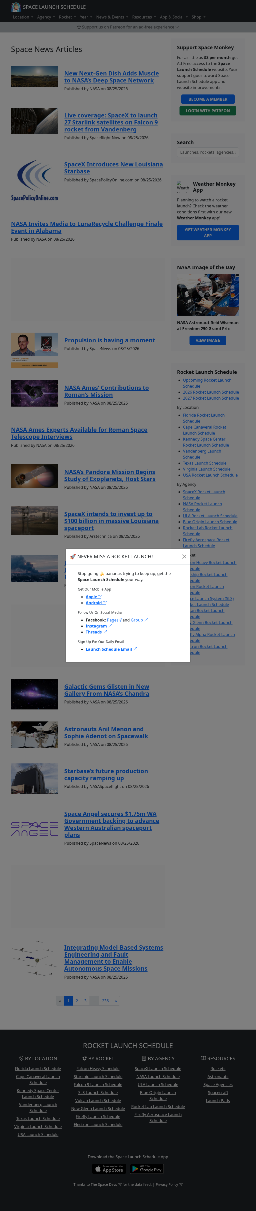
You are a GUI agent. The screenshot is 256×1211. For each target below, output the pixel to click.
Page (112, 620)
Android (94, 603)
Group (137, 620)
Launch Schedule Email (109, 649)
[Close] (184, 557)
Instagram (97, 626)
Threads (94, 632)
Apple (92, 597)
